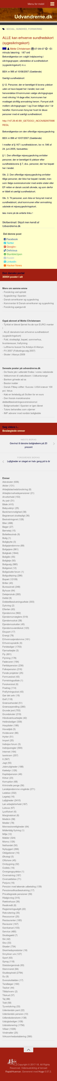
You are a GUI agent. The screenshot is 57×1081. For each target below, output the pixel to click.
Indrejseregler (9, 747)
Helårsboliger (9, 721)
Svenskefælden (10, 980)
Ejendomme (9, 613)
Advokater (8, 481)
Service (6, 931)
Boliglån (6, 556)
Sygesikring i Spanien (15, 295)
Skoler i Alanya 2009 (14, 354)
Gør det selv (9, 695)
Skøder (6, 946)
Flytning (6, 657)
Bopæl (6, 579)
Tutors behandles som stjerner (19, 409)
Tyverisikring (9, 1006)
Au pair (6, 500)
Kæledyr (7, 770)
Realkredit (7, 905)
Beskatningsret (10, 519)
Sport (5, 957)
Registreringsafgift (12, 909)
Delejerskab (8, 594)
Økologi (6, 856)
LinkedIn (11, 261)
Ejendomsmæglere (12, 616)
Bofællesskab (9, 534)
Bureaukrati (8, 586)
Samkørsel (8, 927)
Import (6, 740)
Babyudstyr (8, 508)
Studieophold (9, 972)
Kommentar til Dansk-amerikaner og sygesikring (29, 303)
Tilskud (6, 995)
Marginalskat (9, 815)
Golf (4, 699)
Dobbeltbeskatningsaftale (15, 601)
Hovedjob (7, 729)
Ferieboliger (8, 646)
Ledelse (6, 792)
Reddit (10, 258)
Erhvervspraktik (10, 642)
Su (4, 976)
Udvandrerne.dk (33, 16)
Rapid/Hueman (13, 1071)
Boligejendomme (11, 545)
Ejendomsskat (10, 620)
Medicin (6, 819)
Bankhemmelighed (12, 511)
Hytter (5, 736)
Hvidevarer (8, 732)
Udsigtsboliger (10, 1021)
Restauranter (9, 920)
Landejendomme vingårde (16, 789)
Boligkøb (7, 553)
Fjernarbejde (9, 650)
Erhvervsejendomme (13, 639)
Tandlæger (8, 983)
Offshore (7, 860)
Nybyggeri (8, 849)
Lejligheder (8, 800)
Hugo (41, 1071)
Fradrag (6, 687)
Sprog (5, 961)
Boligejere (7, 549)
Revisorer (7, 924)
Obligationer (8, 852)
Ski (4, 938)
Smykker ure (9, 953)
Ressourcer (8, 916)
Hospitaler (7, 725)
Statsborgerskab (11, 965)
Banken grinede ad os (15, 379)
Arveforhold (8, 496)
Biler (5, 523)
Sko (4, 942)
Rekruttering (9, 912)
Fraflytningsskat (10, 691)
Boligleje (7, 560)
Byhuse (6, 590)
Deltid (5, 598)
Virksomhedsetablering (14, 1036)
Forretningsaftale (11, 680)
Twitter (10, 243)
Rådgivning (8, 897)
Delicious (12, 250)
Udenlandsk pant (11, 1010)
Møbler (6, 837)
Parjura (6, 882)
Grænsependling (11, 706)
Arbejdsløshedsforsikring (15, 489)
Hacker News (14, 265)
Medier (6, 822)
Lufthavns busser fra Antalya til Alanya (23, 346)
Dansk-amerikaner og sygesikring (21, 299)
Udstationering (10, 1025)
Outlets (6, 867)
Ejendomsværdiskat (13, 627)
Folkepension (9, 669)
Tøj (4, 998)
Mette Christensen (20, 48)
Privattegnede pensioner (15, 894)
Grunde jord (8, 710)
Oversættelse (9, 879)
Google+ (11, 246)
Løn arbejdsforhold (12, 804)
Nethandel (7, 845)
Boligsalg (7, 564)
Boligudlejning (9, 575)
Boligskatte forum (11, 571)
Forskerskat (9, 684)
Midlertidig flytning (12, 830)
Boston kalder (11, 383)
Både (5, 504)
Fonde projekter (10, 672)
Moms (6, 841)
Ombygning (8, 864)
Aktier (5, 485)
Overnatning (9, 875)
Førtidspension (10, 665)
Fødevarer (8, 661)
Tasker (6, 987)
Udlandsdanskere (11, 1017)
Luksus (6, 807)
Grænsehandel (10, 702)
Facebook (12, 239)
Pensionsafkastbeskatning (16, 890)
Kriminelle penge (11, 785)
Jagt (4, 762)
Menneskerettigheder (13, 826)
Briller (5, 583)
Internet (6, 751)
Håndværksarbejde (12, 717)
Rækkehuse (9, 901)
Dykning (7, 605)
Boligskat (7, 568)
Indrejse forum (10, 744)
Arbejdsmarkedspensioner (16, 493)
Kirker (5, 777)
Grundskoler (9, 714)
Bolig (5, 538)
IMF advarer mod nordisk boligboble (22, 413)
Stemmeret (8, 968)
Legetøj (6, 796)
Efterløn (6, 609)
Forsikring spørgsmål (15, 307)
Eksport (6, 631)
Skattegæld (8, 935)
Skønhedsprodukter (12, 950)
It (3, 759)
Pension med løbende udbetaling (19, 886)
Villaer (5, 1028)
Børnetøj (7, 530)
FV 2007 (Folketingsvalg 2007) (19, 350)
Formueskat (9, 676)
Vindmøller (8, 1032)
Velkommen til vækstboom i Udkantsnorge (26, 375)
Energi (6, 635)
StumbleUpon (14, 254)
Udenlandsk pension (13, 1013)
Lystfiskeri (8, 811)
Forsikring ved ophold (15, 292)
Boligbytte (7, 541)
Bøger (5, 526)
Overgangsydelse (11, 871)
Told (4, 1002)
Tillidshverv (8, 991)
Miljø (5, 834)
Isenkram (7, 755)
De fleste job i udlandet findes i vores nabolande (28, 371)
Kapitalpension (10, 774)
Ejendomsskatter (11, 624)
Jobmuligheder (10, 766)
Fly (4, 654)
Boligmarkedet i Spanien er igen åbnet (23, 405)
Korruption (8, 781)
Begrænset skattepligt (13, 515)
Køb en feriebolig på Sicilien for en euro (24, 394)
